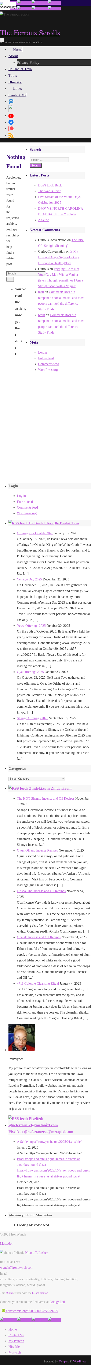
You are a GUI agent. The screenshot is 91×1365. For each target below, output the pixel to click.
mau (41, 292)
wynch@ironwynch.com (16, 1267)
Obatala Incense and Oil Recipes (39, 937)
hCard (9, 1292)
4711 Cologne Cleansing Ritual (38, 983)
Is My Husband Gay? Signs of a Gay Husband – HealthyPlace (58, 257)
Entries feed (46, 358)
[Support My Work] (54, 3)
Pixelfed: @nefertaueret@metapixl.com (40, 1131)
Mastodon (6, 1243)
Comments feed (48, 364)
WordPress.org (48, 369)
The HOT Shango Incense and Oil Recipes (45, 798)
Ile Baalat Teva (67, 523)
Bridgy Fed (57, 1302)
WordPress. (80, 1361)
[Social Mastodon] (11, 101)
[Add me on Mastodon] (8, 1320)
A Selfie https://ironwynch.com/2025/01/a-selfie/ (49, 1141)
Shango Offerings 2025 (32, 718)
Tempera (64, 1361)
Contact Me (16, 1335)
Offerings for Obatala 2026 (35, 533)
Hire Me (14, 1346)
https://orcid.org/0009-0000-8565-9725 (31, 1311)
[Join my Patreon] (24, 3)
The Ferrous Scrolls (30, 32)
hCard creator (39, 1292)
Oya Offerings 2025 (30, 672)
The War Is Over (49, 191)
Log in (42, 352)
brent (41, 315)
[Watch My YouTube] (40, 3)
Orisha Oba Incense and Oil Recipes (41, 891)
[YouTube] (11, 115)
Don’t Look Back (50, 185)
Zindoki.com (61, 788)
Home (12, 1329)
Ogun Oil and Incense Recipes (37, 850)
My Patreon (16, 1341)
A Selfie (43, 220)
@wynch (14, 1352)
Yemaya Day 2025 (29, 579)
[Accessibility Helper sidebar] (5, 5)
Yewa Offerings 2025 (31, 625)
